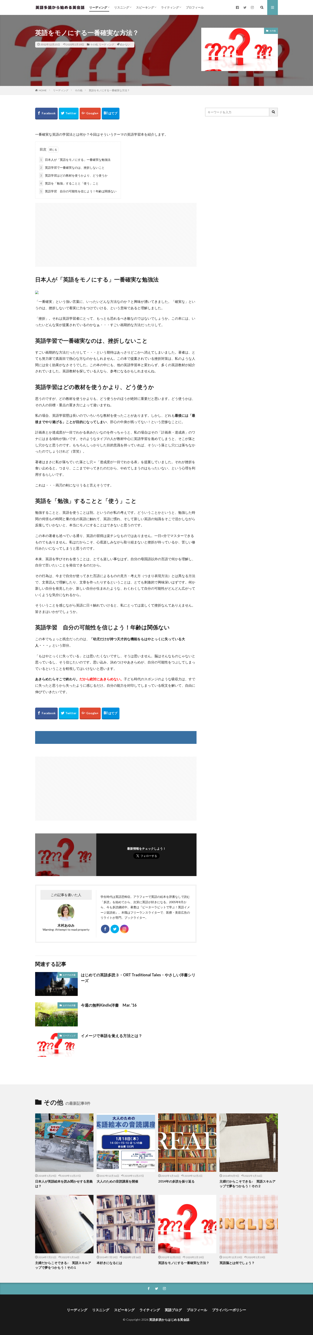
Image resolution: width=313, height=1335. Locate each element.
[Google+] (90, 113)
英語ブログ (173, 1310)
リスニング (121, 7)
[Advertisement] (115, 233)
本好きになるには (109, 1263)
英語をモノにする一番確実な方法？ (109, 90)
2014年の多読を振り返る (176, 1181)
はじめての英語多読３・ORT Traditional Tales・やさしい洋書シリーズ (138, 977)
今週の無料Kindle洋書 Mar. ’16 (108, 1005)
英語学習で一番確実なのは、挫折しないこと (72, 167)
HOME (43, 90)
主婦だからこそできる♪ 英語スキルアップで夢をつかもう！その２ (248, 1183)
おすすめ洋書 (69, 975)
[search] (273, 112)
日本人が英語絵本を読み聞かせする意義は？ (64, 1183)
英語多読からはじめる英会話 (169, 1319)
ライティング (170, 7)
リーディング (98, 7)
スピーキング (145, 7)
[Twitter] (69, 113)
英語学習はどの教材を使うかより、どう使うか (74, 175)
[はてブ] (110, 113)
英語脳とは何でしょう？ (237, 1263)
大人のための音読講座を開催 (117, 1181)
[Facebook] (46, 113)
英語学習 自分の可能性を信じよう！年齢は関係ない (78, 191)
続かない (125, 44)
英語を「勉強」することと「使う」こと (69, 183)
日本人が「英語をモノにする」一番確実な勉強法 (75, 159)
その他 (94, 44)
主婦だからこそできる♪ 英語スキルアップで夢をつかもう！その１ (63, 1265)
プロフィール (195, 7)
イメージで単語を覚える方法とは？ (111, 1035)
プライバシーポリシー (229, 1310)
